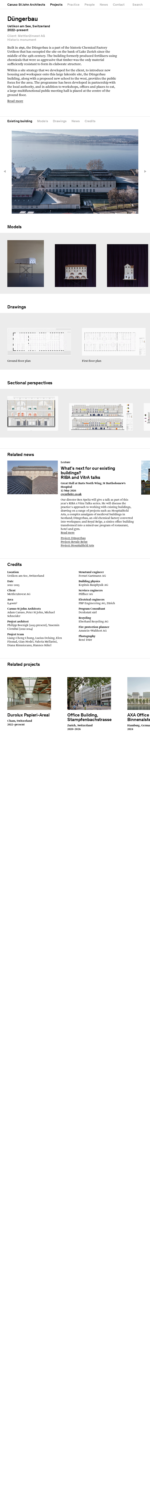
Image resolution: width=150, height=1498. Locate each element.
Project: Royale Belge (74, 541)
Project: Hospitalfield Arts (77, 545)
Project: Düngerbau (73, 538)
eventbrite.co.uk (71, 494)
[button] (6, 171)
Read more (15, 101)
